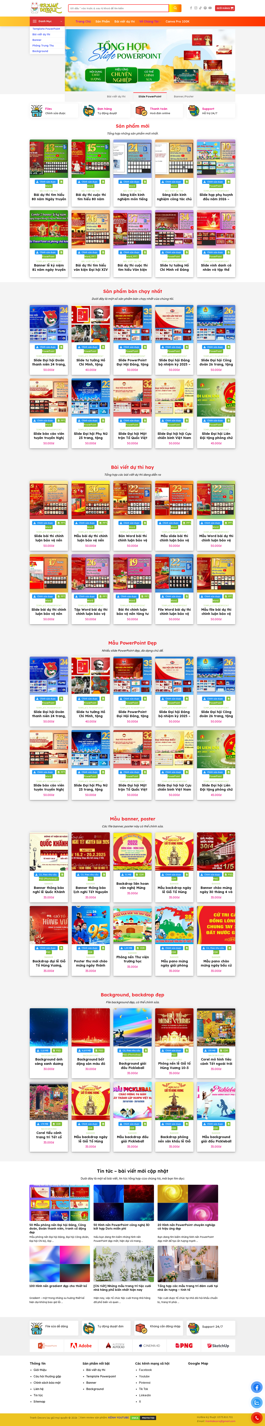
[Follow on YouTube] (210, 8)
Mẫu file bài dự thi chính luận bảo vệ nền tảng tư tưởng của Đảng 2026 (216, 615)
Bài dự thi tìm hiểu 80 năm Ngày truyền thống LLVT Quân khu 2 (49, 201)
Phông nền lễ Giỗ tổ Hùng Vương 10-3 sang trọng (174, 1067)
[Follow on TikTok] (200, 8)
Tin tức (38, 1395)
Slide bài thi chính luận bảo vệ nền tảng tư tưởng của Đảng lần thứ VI (49, 542)
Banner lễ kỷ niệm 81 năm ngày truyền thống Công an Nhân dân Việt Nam (49, 271)
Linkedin (145, 1395)
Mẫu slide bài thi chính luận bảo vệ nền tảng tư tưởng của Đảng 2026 (174, 542)
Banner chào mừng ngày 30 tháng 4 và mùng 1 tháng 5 (216, 892)
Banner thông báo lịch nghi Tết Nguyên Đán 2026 (91, 892)
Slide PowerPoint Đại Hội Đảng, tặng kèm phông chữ (132, 364)
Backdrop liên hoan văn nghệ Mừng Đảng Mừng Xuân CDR (132, 890)
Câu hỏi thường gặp (47, 1376)
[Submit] (175, 8)
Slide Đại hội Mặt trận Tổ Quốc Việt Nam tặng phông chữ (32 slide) (132, 440)
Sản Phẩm (103, 21)
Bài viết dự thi (41, 34)
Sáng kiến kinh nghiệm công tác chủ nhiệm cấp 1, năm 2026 (174, 201)
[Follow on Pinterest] (205, 8)
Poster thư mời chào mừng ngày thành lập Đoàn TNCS (90, 965)
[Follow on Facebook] (191, 8)
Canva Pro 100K (177, 21)
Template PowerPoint (46, 28)
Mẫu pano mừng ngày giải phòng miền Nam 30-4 (174, 965)
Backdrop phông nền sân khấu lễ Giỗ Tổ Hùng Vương (174, 1141)
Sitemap (39, 1401)
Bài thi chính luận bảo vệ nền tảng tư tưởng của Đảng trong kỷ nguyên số (132, 615)
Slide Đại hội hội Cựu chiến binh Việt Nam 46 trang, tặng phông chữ (174, 440)
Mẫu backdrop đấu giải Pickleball (132, 1139)
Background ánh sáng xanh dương (49, 1061)
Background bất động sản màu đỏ (90, 1061)
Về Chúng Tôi (148, 21)
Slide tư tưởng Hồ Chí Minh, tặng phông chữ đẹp (90, 364)
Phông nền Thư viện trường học (132, 959)
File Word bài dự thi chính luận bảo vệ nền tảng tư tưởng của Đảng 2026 (174, 615)
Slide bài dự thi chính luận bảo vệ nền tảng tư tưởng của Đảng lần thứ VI (49, 615)
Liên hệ (38, 1389)
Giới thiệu (40, 1370)
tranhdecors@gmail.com (220, 1421)
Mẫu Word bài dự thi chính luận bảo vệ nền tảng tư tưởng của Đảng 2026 (216, 542)
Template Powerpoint (101, 1376)
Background (40, 51)
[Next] (227, 60)
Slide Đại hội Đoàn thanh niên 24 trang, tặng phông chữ (49, 364)
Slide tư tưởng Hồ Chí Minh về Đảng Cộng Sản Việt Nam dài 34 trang (174, 271)
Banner (36, 40)
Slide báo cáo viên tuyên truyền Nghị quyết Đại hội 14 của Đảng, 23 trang (49, 440)
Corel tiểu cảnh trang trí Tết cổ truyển (49, 1137)
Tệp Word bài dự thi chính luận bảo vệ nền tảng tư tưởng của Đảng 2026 (90, 615)
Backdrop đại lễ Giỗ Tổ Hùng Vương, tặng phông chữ (48, 965)
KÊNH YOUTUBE (118, 1417)
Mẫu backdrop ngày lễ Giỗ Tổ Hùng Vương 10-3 (174, 892)
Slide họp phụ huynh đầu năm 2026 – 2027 (216, 199)
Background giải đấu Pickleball (132, 1065)
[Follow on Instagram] (195, 8)
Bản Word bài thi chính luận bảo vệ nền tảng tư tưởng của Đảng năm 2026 (132, 542)
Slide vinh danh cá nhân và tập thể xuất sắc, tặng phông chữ (216, 271)
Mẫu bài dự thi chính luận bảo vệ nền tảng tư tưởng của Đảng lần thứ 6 (91, 542)
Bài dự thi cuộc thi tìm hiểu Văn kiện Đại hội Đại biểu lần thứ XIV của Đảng (132, 271)
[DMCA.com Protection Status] (143, 1417)
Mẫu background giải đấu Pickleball (216, 1139)
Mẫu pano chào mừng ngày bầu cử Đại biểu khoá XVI (216, 965)
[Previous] (73, 60)
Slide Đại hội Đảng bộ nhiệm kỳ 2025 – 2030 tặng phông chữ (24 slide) (174, 366)
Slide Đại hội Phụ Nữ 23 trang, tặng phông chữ (90, 438)
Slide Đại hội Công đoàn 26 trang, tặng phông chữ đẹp (216, 364)
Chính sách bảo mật (47, 1382)
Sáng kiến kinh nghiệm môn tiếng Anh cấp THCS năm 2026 (132, 201)
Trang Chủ (83, 21)
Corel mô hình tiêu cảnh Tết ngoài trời (216, 1061)
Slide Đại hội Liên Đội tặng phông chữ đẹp (216, 438)
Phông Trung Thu (43, 45)
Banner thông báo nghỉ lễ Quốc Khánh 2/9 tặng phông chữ (48, 892)
